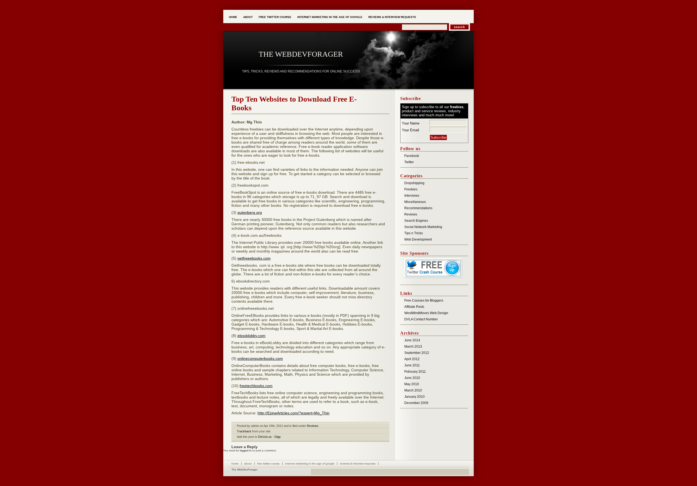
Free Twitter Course (275, 17)
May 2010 (411, 384)
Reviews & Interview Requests (392, 17)
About (248, 17)
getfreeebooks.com (254, 258)
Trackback (244, 431)
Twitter (409, 162)
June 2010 (412, 378)
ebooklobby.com (251, 335)
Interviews (411, 196)
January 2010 (414, 397)
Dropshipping (414, 183)
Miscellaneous (415, 202)
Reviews (312, 425)
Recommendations (418, 208)
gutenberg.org (249, 212)
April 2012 (412, 359)
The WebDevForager (301, 54)
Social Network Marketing (423, 227)
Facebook (411, 156)
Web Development (418, 239)
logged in (246, 450)
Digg (277, 436)
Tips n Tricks (413, 233)
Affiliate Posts (414, 307)
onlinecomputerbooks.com (260, 358)
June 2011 (412, 365)
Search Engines (416, 221)
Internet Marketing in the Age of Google (329, 17)
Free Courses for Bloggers (423, 300)
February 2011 (415, 371)
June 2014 (412, 340)
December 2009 (416, 403)
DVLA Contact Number (421, 319)
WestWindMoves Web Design (426, 313)
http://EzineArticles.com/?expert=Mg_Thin (293, 413)
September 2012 (416, 353)
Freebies (410, 189)
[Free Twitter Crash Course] (433, 278)
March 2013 (413, 346)
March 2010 (413, 390)
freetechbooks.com (256, 386)
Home (233, 17)
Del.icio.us (265, 436)
